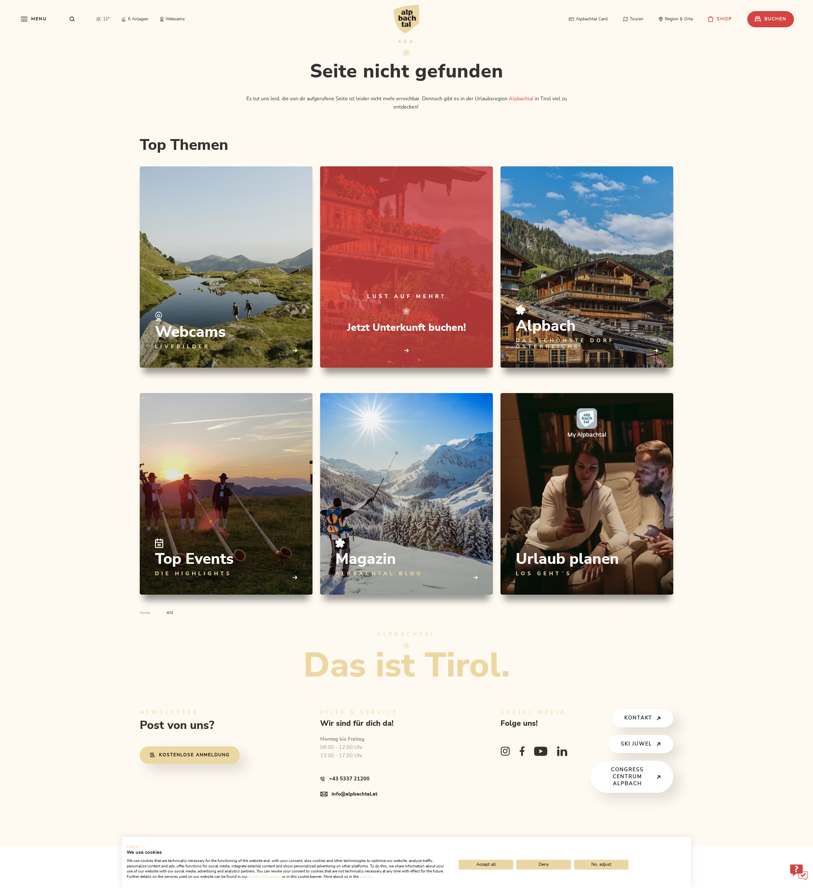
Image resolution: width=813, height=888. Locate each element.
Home (145, 613)
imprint (365, 876)
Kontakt (638, 717)
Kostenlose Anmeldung (194, 755)
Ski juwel (636, 743)
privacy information (264, 876)
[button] (136, 846)
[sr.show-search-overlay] (72, 19)
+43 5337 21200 (349, 778)
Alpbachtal (521, 98)
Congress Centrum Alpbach (627, 776)
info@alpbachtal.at (354, 794)
